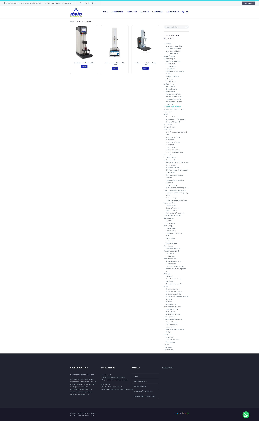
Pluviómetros (170, 104)
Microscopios (168, 246)
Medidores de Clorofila (173, 99)
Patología (167, 274)
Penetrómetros (171, 185)
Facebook (167, 368)
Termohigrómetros (172, 340)
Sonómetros (170, 256)
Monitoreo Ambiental (171, 251)
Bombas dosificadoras (173, 61)
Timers (166, 345)
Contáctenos (172, 12)
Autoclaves (167, 112)
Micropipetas (170, 238)
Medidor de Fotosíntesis (174, 97)
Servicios (145, 12)
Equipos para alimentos (172, 160)
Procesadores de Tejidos (174, 284)
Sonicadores (170, 241)
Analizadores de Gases (173, 261)
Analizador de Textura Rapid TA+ (145, 64)
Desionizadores (171, 312)
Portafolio (157, 12)
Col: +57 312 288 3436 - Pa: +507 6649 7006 (59, 3)
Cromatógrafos (171, 205)
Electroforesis (171, 231)
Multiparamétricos (172, 76)
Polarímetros (170, 86)
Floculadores (170, 69)
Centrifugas (168, 129)
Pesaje (166, 286)
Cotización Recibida (143, 391)
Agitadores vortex (172, 54)
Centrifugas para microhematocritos (172, 148)
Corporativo (117, 12)
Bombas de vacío (169, 127)
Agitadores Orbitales (173, 51)
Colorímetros (168, 155)
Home (72, 22)
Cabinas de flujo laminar (174, 198)
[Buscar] (183, 12)
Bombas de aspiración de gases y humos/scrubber (177, 163)
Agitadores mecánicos (173, 48)
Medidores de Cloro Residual (175, 71)
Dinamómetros (171, 304)
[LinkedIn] (83, 3)
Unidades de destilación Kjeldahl (177, 188)
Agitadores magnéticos (174, 46)
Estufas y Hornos (171, 324)
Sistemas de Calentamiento (173, 319)
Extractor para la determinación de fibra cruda (177, 171)
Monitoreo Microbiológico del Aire (176, 270)
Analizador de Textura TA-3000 (115, 64)
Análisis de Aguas (169, 59)
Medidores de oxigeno (173, 74)
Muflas (168, 332)
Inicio (105, 12)
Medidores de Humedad (174, 102)
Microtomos (170, 281)
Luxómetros (170, 253)
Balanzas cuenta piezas (174, 291)
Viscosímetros (169, 350)
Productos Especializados (172, 307)
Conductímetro (171, 64)
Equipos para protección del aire (175, 190)
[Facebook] (80, 3)
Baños (166, 114)
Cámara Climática (172, 322)
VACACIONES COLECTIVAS (145, 396)
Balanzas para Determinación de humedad (177, 297)
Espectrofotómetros (173, 208)
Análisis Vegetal (169, 91)
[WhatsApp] (95, 3)
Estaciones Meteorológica (175, 266)
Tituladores (168, 347)
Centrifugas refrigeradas (174, 152)
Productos (132, 12)
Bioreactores (168, 124)
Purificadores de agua (171, 309)
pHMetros (169, 79)
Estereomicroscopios (173, 248)
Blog (136, 376)
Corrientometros (170, 157)
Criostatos (169, 276)
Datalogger (170, 337)
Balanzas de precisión (173, 294)
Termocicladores (171, 243)
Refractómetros (171, 89)
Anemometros (171, 264)
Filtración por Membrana (172, 215)
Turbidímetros (171, 81)
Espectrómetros (171, 210)
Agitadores (167, 43)
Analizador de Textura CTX (84, 63)
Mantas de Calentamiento (175, 329)
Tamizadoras (170, 223)
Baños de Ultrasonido (173, 122)
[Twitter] (86, 3)
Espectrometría (169, 203)
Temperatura (168, 334)
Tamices (168, 221)
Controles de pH (171, 66)
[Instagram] (89, 3)
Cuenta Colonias (171, 228)
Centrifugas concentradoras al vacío (176, 133)
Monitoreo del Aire (170, 259)
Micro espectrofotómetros (175, 213)
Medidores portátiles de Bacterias (174, 234)
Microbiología (168, 226)
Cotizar (84, 66)
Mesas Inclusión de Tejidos (175, 279)
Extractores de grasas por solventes (174, 176)
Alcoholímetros (169, 56)
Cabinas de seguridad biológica (176, 200)
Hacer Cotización (249, 3)
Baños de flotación (172, 117)
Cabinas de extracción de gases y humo (177, 194)
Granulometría (169, 218)
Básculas (169, 302)
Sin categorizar (169, 317)
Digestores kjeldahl (172, 167)
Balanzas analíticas (172, 289)
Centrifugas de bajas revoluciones (173, 143)
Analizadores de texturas (172, 107)
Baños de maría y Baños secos (176, 119)
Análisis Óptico (169, 84)
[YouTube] (92, 3)
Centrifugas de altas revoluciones (173, 138)
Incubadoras (170, 327)
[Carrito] (187, 12)
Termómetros (171, 342)
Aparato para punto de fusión (174, 109)
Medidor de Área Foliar (173, 94)
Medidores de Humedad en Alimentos (175, 181)
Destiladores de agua (173, 314)
